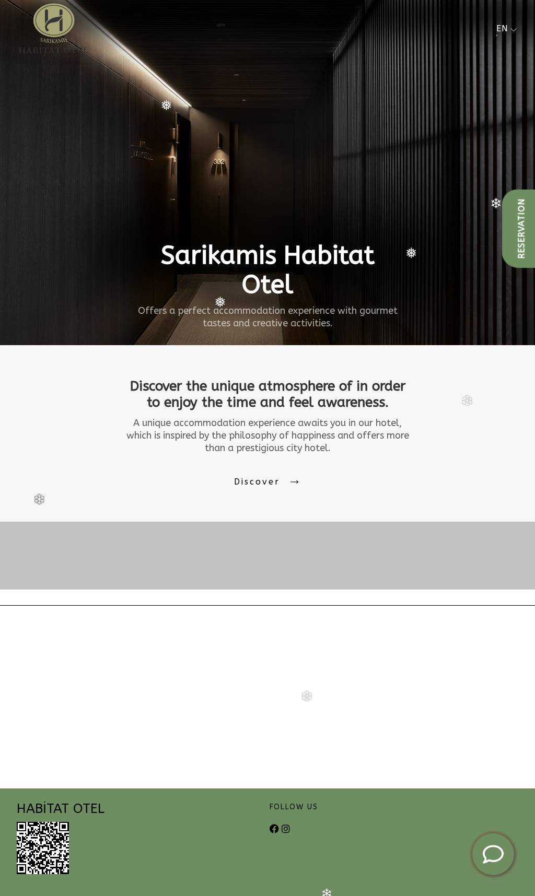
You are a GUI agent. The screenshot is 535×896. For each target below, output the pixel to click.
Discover (257, 482)
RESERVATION (521, 228)
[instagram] (286, 829)
